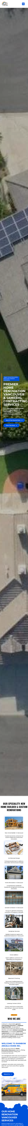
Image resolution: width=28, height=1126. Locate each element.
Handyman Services (14, 931)
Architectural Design (14, 858)
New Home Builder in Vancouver (14, 833)
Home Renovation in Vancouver (14, 882)
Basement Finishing (14, 978)
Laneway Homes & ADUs (14, 1003)
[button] (23, 4)
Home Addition (14, 955)
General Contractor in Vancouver (14, 907)
